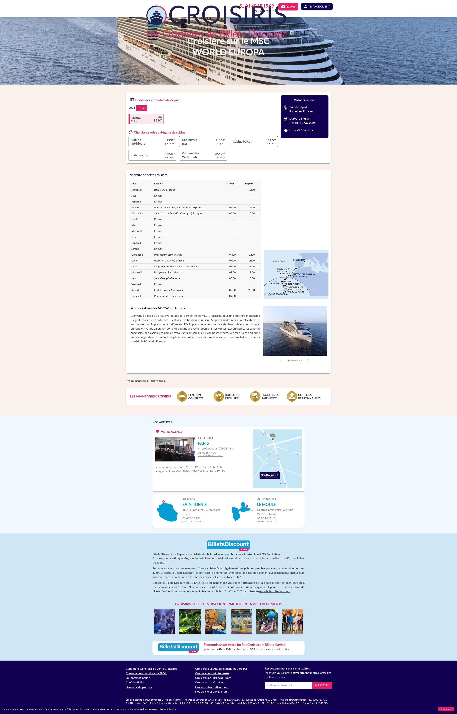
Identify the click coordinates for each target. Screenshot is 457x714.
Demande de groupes (139, 687)
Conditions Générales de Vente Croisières (151, 668)
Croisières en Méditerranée (212, 673)
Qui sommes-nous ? (138, 677)
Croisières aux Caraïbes (209, 682)
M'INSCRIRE (322, 685)
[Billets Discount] (228, 550)
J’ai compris (446, 709)
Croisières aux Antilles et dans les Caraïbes (221, 668)
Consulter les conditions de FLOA (146, 673)
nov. (142, 107)
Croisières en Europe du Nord (213, 677)
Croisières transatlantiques (211, 687)
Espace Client (320, 6)
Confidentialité (135, 682)
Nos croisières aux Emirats (211, 691)
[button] (259, 11)
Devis (291, 6)
